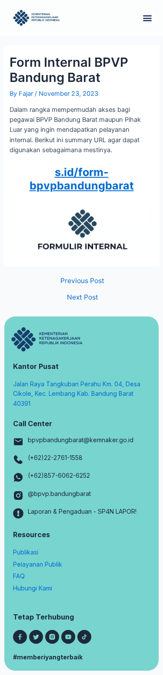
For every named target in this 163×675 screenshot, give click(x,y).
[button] (147, 18)
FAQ (19, 576)
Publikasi (25, 552)
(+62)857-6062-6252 (59, 475)
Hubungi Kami (32, 588)
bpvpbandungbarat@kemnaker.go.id (80, 439)
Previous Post (82, 280)
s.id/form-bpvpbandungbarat (82, 179)
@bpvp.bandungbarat (59, 493)
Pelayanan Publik (37, 564)
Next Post (82, 297)
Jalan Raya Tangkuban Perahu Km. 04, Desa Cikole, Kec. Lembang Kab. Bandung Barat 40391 (76, 393)
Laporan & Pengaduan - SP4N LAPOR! (82, 511)
